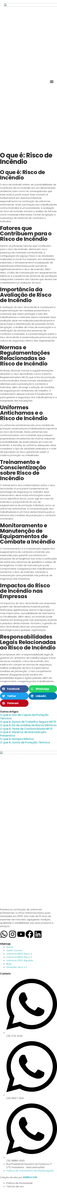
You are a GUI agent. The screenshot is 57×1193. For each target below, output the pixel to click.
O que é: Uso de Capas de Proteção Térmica (24, 716)
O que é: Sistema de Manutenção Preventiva (23, 734)
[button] (52, 82)
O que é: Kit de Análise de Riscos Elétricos (28, 725)
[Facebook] (29, 934)
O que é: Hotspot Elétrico (17, 739)
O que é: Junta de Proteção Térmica (25, 742)
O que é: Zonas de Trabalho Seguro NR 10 (28, 722)
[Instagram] (12, 934)
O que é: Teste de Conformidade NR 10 (26, 729)
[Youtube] (21, 934)
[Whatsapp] (4, 934)
